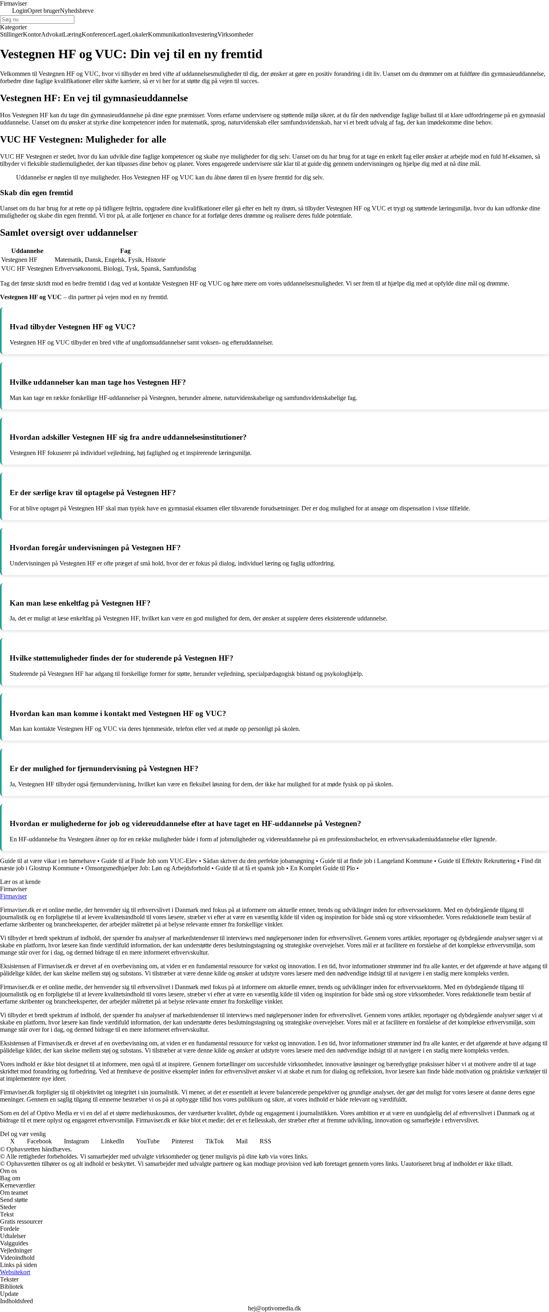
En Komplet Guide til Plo (322, 868)
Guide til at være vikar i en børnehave (48, 860)
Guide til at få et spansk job (250, 868)
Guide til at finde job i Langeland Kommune (376, 860)
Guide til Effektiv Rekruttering (477, 860)
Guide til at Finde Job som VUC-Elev (149, 860)
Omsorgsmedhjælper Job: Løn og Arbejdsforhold (147, 868)
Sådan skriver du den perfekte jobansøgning (258, 860)
